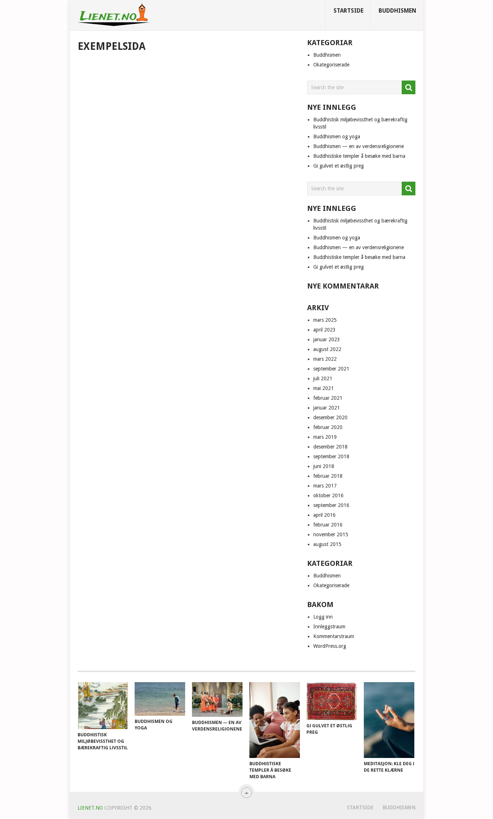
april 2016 (324, 515)
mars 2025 (325, 320)
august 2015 (327, 544)
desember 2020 (330, 417)
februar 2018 (328, 476)
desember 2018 (330, 447)
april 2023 (324, 330)
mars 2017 (325, 486)
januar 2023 (326, 339)
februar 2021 (328, 398)
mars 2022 (325, 359)
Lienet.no (90, 808)
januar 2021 (326, 408)
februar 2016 (328, 525)
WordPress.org (329, 646)
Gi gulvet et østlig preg (338, 166)
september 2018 (331, 456)
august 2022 (327, 349)
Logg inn (323, 617)
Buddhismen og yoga (336, 136)
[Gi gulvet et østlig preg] (331, 701)
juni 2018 (323, 466)
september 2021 (331, 369)
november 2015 (330, 534)
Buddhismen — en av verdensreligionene (358, 146)
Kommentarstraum (333, 636)
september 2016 (331, 505)
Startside (348, 10)
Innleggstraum (329, 626)
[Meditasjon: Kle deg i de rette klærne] (389, 720)
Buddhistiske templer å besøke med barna (359, 156)
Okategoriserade (331, 65)
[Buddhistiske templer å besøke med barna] (274, 720)
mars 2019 (325, 437)
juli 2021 (322, 378)
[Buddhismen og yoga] (160, 699)
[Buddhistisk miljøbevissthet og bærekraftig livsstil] (103, 705)
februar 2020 (328, 427)
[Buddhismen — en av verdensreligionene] (217, 699)
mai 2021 (323, 388)
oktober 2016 (328, 495)
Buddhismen (397, 10)
